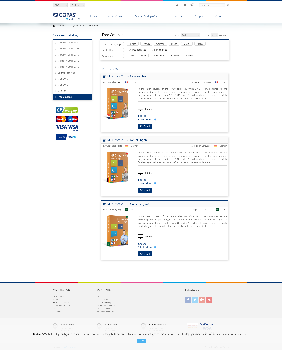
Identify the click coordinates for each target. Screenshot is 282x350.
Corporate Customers (61, 305)
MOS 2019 (63, 78)
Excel (143, 55)
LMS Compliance (103, 308)
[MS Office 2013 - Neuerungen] (117, 167)
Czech (174, 44)
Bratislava (157, 324)
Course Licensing (104, 302)
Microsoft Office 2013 (68, 66)
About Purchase (103, 299)
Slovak (187, 44)
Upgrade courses (66, 72)
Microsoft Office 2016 (68, 60)
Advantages (57, 299)
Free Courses (65, 96)
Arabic (200, 44)
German (160, 44)
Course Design (58, 296)
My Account (178, 16)
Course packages (137, 50)
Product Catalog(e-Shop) (147, 16)
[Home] (54, 25)
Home (93, 16)
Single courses (159, 50)
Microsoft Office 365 (68, 42)
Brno (111, 324)
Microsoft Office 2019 (68, 54)
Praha (67, 324)
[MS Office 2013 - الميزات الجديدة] (117, 231)
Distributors (57, 308)
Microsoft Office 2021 (68, 48)
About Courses (116, 16)
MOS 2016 (63, 84)
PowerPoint (159, 55)
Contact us (57, 311)
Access (189, 55)
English (132, 44)
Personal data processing (107, 311)
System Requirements (106, 305)
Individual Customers (61, 302)
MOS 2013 (63, 90)
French (146, 44)
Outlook (175, 55)
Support (199, 16)
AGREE (141, 340)
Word (132, 55)
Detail (146, 126)
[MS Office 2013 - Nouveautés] (117, 103)
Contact (219, 16)
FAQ (98, 296)
